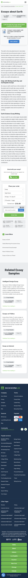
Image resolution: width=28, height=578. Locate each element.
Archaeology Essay (5, 449)
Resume (3, 487)
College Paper (17, 455)
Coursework (4, 462)
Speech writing (4, 490)
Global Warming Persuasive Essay (11, 243)
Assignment (4, 455)
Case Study (16, 451)
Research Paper (4, 481)
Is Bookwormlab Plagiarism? (4, 511)
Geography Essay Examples (21, 16)
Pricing (2, 399)
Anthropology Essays (6, 446)
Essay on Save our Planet (9, 255)
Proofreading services (6, 478)
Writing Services (17, 481)
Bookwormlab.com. (17, 574)
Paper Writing (17, 468)
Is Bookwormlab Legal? (19, 515)
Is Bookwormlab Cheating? (20, 518)
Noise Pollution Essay (8, 251)
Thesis (15, 478)
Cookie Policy (17, 402)
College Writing (4, 459)
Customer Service (5, 508)
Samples (3, 402)
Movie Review (17, 462)
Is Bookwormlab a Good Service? (19, 525)
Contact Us (3, 405)
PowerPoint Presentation (19, 475)
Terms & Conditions (18, 396)
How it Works (4, 396)
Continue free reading (8, 306)
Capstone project (18, 448)
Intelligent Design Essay (10, 281)
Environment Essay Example (10, 247)
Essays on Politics (9, 314)
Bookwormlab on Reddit (6, 524)
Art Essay (3, 452)
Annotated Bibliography (6, 443)
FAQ (2, 408)
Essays (2, 468)
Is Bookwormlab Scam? (6, 521)
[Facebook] (22, 429)
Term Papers (4, 494)
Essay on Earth (6, 239)
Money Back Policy (18, 408)
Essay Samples (6, 16)
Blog (2, 423)
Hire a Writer (14, 41)
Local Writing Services (6, 420)
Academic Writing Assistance (5, 439)
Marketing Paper (18, 459)
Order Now (14, 215)
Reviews (3, 505)
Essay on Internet (8, 346)
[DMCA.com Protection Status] (14, 539)
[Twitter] (25, 429)
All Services (3, 416)
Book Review (17, 445)
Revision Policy (17, 405)
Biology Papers (17, 439)
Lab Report (3, 475)
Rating (15, 505)
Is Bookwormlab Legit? (19, 508)
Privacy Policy (17, 399)
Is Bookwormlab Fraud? (6, 518)
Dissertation (4, 465)
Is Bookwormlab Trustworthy (18, 511)
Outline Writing (17, 465)
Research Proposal (5, 484)
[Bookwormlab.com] (5, 2)
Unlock (21, 210)
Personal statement (18, 471)
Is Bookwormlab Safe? (19, 521)
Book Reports (17, 442)
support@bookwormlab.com (7, 429)
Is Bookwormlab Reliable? (7, 515)
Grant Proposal (4, 471)
